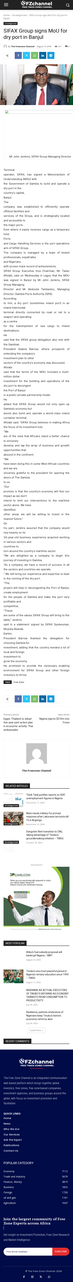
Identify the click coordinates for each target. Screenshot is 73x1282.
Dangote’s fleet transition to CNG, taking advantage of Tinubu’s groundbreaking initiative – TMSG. (45, 835)
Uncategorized (19, 15)
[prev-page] (6, 849)
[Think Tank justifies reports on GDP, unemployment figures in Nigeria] (13, 800)
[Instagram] (32, 1277)
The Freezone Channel (23, 46)
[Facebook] (18, 55)
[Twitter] (26, 55)
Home (7, 15)
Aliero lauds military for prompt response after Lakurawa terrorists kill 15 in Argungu (47, 817)
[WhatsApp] (34, 55)
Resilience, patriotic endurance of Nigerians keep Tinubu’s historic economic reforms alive (44, 1015)
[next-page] (11, 849)
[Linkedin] (42, 55)
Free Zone (19, 682)
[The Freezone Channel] (6, 46)
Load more (35, 1030)
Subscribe (61, 1251)
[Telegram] (50, 55)
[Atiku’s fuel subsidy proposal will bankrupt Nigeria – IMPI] (13, 957)
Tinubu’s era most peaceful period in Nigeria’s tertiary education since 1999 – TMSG (47, 974)
